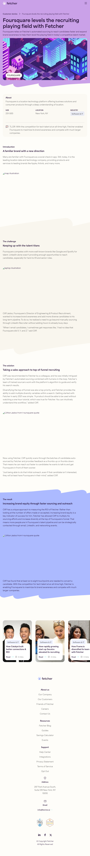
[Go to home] (10, 3)
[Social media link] (39, 835)
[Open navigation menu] (85, 3)
